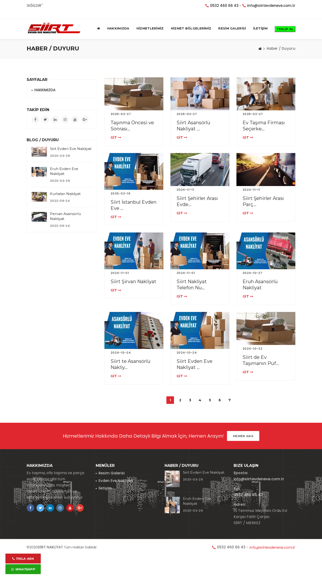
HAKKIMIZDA (118, 28)
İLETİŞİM (260, 28)
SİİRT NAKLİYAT (50, 547)
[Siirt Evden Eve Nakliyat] (39, 152)
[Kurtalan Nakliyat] (39, 197)
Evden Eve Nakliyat (116, 480)
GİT (114, 137)
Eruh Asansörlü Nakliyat (260, 284)
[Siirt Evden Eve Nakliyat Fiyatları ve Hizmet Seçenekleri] (199, 330)
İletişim (105, 488)
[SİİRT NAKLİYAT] (54, 28)
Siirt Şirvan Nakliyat (133, 281)
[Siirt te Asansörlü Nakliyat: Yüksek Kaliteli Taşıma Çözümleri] (133, 330)
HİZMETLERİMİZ (150, 28)
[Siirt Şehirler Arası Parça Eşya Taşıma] (265, 169)
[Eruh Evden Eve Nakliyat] (39, 172)
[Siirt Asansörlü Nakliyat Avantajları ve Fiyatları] (199, 93)
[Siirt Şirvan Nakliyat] (133, 250)
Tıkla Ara (24, 558)
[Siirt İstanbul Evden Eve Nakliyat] (133, 171)
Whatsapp (24, 569)
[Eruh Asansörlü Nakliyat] (265, 250)
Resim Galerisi (112, 473)
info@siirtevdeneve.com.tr (271, 5)
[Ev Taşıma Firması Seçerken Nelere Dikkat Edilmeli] (265, 93)
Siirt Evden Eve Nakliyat (70, 148)
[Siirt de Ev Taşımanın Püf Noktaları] (265, 328)
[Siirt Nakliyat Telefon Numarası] (199, 250)
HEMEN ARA (243, 436)
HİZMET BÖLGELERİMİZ (191, 28)
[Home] (260, 48)
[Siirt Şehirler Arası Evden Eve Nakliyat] (199, 169)
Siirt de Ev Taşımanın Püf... (261, 360)
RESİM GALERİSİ (232, 28)
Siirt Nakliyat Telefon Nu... (192, 284)
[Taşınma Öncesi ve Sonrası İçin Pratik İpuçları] (133, 93)
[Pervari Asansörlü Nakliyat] (39, 217)
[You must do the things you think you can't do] (172, 479)
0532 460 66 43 (224, 5)
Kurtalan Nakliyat (65, 193)
